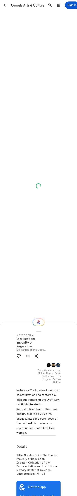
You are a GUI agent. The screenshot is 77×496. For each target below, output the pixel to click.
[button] (5, 5)
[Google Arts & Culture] (27, 5)
